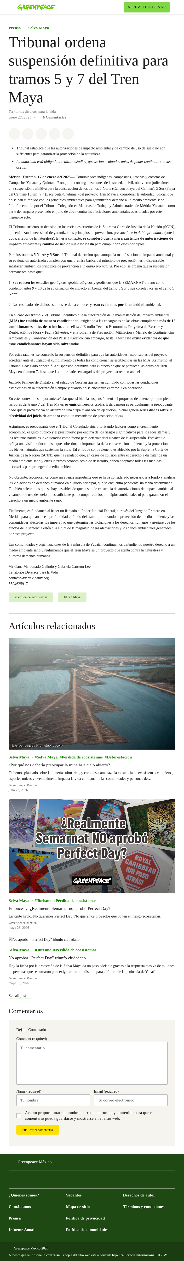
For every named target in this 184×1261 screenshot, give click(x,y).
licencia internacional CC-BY (146, 1255)
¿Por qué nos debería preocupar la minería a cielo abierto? (59, 765)
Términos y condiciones (144, 1206)
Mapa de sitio (78, 1206)
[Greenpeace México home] (36, 7)
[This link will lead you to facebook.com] (11, 1181)
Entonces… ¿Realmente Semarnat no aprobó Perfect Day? (59, 908)
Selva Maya (38, 28)
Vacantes (74, 1195)
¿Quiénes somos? (24, 1195)
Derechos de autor (139, 1195)
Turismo (44, 900)
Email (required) (106, 1091)
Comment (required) (31, 1039)
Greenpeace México (23, 785)
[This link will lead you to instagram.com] (40, 1181)
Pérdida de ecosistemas (82, 757)
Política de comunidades (87, 1229)
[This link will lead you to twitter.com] (21, 1181)
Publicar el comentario (37, 1130)
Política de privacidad (85, 1218)
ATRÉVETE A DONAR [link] (146, 7)
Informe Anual (21, 1229)
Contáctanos (20, 1206)
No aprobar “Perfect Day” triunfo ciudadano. (48, 957)
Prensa (15, 28)
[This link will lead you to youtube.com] (31, 1181)
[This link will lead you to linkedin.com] (59, 1181)
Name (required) (28, 1091)
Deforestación (119, 757)
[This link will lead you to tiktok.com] (50, 1181)
